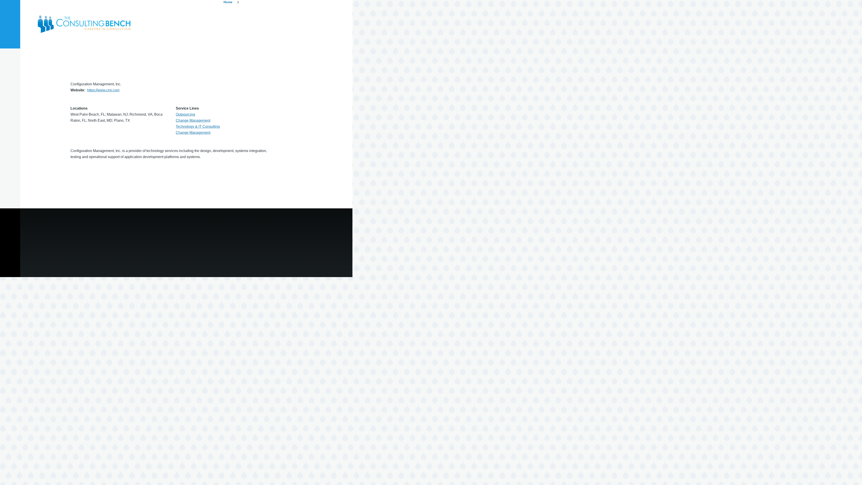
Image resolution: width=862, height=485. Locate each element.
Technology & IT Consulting (198, 126)
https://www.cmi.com (103, 90)
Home (228, 2)
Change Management (193, 120)
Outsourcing (185, 114)
